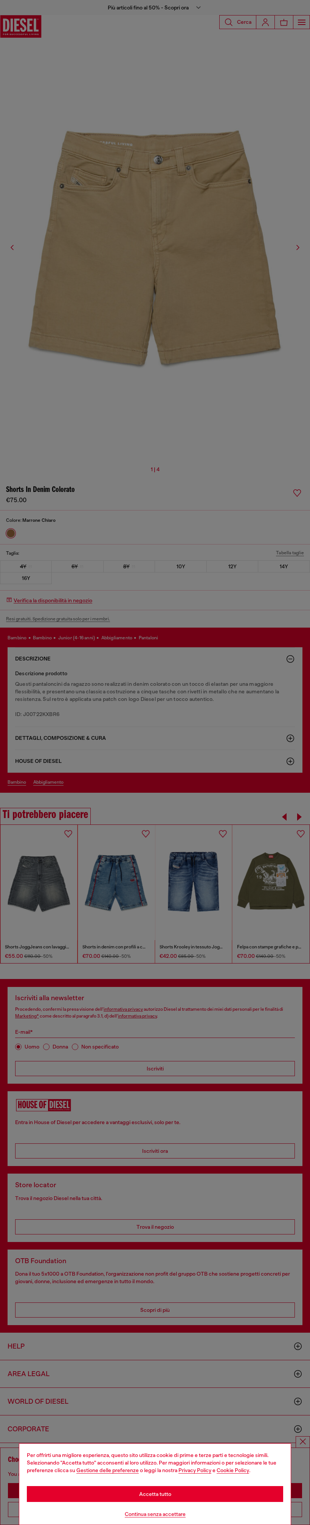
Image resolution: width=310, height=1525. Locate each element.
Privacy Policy (194, 1470)
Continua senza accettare (155, 1514)
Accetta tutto (155, 1494)
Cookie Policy (233, 1470)
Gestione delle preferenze (107, 1470)
